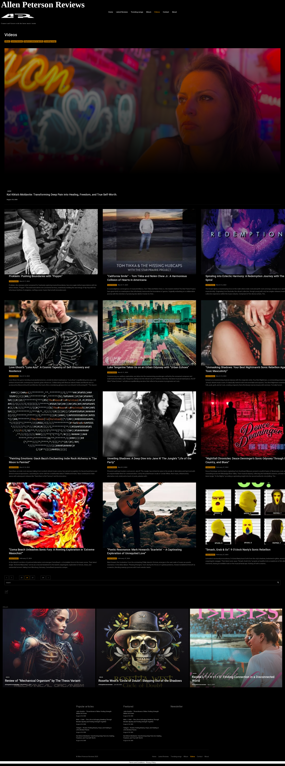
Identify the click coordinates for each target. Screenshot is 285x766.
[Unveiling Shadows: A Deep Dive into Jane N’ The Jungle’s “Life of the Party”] (149, 424)
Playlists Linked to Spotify (33, 41)
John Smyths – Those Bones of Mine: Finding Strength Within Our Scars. (93, 712)
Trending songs (50, 41)
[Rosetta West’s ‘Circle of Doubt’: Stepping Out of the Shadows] (142, 648)
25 (21, 578)
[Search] (278, 582)
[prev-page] (6, 578)
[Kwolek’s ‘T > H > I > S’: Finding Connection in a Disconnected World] (236, 648)
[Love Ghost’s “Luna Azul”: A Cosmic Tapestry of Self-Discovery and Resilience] (51, 333)
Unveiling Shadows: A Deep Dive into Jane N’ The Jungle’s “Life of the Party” (149, 460)
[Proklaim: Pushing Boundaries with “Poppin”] (51, 241)
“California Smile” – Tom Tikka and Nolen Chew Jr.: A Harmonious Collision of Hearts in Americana (147, 278)
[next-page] (48, 578)
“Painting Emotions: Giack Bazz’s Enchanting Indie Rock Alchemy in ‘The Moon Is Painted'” (53, 460)
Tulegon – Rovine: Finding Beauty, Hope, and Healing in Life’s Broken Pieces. (94, 729)
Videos (8, 677)
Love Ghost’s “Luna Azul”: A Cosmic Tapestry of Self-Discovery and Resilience (49, 369)
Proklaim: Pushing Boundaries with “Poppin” (35, 276)
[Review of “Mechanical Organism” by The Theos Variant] (49, 648)
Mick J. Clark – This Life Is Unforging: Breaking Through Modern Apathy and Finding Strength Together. (94, 720)
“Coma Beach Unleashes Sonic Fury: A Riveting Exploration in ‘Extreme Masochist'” (51, 551)
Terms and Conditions (137, 762)
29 (43, 578)
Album (7, 41)
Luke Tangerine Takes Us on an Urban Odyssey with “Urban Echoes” (148, 367)
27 (32, 578)
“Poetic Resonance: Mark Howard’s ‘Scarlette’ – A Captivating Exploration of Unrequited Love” (144, 551)
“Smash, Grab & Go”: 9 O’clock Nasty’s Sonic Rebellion (238, 550)
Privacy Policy (151, 762)
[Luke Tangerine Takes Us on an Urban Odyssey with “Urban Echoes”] (149, 333)
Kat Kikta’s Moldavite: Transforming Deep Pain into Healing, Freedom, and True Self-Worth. (95, 737)
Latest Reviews (16, 41)
